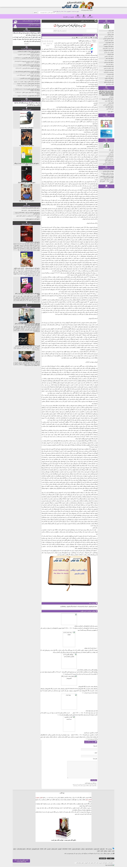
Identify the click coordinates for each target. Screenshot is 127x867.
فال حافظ (111, 150)
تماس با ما (78, 17)
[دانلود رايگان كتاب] (106, 29)
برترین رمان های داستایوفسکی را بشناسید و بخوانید (86, 626)
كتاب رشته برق (110, 84)
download (65, 849)
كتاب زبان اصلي (110, 76)
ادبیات (88, 37)
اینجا (70, 807)
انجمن (112, 152)
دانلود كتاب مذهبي (109, 56)
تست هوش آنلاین (109, 160)
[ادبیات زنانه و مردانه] (92, 45)
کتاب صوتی (96, 849)
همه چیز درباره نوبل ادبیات (92, 710)
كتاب (98, 851)
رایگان (82, 849)
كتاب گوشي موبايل (109, 80)
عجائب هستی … (105, 171)
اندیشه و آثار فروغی (72, 606)
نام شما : (95, 745)
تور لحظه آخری (110, 109)
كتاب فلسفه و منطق (109, 82)
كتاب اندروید (110, 32)
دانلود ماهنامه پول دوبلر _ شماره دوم (31, 210)
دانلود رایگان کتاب (21, 849)
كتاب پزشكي (111, 34)
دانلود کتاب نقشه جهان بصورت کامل (31, 92)
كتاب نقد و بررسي (109, 70)
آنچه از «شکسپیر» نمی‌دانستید (91, 732)
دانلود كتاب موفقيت (109, 46)
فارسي (48, 849)
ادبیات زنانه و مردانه (88, 35)
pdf (45, 849)
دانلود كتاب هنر (110, 64)
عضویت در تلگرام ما (68, 17)
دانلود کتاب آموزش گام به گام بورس (31, 58)
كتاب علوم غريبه (110, 42)
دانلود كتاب (73, 840)
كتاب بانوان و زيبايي (109, 68)
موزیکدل (111, 97)
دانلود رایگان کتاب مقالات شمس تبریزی (107, 177)
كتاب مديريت (110, 74)
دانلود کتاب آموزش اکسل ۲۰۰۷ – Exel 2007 (28, 89)
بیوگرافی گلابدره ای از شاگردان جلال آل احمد (87, 669)
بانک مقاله (111, 154)
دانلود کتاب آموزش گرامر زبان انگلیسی (30, 78)
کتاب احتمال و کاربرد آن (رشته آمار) (108, 174)
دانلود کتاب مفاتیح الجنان (34, 83)
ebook (41, 849)
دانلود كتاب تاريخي (109, 36)
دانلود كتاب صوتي (109, 78)
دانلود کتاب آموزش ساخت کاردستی (31, 68)
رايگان (105, 851)
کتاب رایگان (54, 849)
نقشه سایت (102, 858)
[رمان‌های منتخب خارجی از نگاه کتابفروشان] (69, 685)
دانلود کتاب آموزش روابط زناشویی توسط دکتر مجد (28, 71)
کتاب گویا (102, 849)
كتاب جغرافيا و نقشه (109, 66)
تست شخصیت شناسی (108, 164)
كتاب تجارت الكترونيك (108, 48)
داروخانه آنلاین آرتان (108, 105)
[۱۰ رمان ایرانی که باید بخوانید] (69, 646)
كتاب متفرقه (111, 54)
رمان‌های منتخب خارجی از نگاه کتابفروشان (88, 686)
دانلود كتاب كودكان (109, 40)
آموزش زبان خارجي (109, 52)
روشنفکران (63, 606)
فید (111, 858)
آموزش (59, 849)
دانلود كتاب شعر (110, 58)
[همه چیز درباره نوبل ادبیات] (69, 709)
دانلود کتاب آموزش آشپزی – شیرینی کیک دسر (28, 75)
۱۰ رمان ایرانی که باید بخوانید (91, 648)
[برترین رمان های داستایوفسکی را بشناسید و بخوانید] (69, 624)
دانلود (109, 851)
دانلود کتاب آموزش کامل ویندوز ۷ (31, 85)
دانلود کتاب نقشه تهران (34, 95)
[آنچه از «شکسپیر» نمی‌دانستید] (69, 731)
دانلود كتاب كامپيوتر (109, 50)
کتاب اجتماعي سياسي (108, 38)
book (70, 849)
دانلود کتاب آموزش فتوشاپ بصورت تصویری (29, 54)
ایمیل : (95, 752)
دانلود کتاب (90, 17)
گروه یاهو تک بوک (109, 162)
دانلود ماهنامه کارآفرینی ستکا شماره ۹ (30, 208)
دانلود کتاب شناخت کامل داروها (32, 81)
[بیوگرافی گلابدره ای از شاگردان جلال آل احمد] (69, 668)
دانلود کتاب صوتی (76, 849)
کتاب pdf (29, 849)
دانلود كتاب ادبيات (109, 60)
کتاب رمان (111, 103)
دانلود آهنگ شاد (110, 107)
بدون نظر (74, 37)
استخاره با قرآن (110, 158)
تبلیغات (84, 17)
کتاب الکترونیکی (35, 849)
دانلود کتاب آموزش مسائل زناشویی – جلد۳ (29, 65)
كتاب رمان (111, 30)
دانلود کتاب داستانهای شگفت (33, 219)
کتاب (102, 851)
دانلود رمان (111, 111)
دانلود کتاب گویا (89, 849)
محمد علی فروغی (93, 606)
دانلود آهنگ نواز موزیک (108, 99)
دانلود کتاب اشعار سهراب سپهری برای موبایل (29, 51)
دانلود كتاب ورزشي (109, 62)
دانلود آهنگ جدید (109, 101)
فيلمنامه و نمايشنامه (109, 72)
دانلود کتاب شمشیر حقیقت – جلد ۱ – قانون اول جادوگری (107, 181)
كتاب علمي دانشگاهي (108, 44)
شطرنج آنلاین (110, 156)
